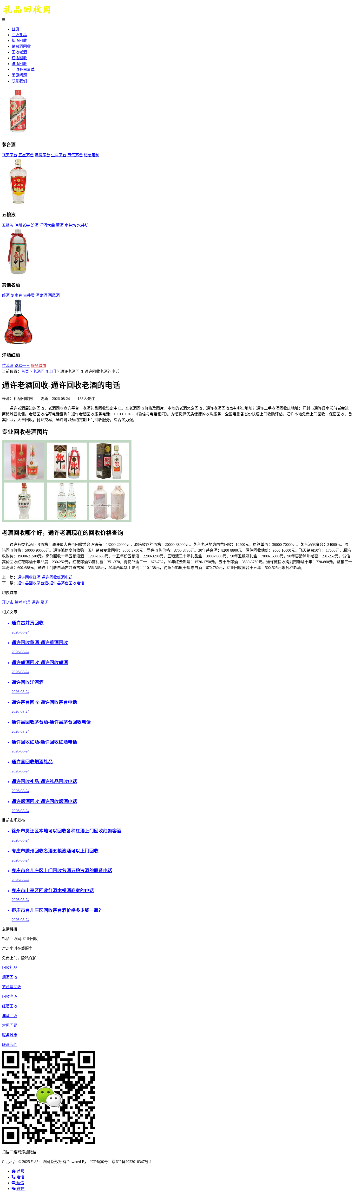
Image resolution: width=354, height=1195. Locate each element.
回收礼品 (19, 35)
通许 (35, 602)
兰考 (18, 602)
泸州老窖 (22, 225)
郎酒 (6, 295)
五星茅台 (26, 155)
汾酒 (35, 225)
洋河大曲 (47, 225)
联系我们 (19, 81)
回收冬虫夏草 (23, 69)
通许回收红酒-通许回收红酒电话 (44, 577)
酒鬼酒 (41, 295)
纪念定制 (91, 155)
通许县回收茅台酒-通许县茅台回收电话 (50, 583)
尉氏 (44, 602)
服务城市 (38, 366)
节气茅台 (75, 155)
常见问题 (19, 75)
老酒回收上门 (44, 371)
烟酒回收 (19, 41)
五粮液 (7, 225)
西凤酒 (54, 295)
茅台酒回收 (21, 46)
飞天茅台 (9, 155)
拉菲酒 (7, 366)
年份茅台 (42, 155)
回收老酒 (19, 52)
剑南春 (16, 295)
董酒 (60, 225)
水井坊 (70, 225)
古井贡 (29, 295)
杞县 (27, 602)
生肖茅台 (58, 155)
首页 (15, 29)
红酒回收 (19, 58)
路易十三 (22, 366)
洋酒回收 (19, 64)
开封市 (7, 602)
